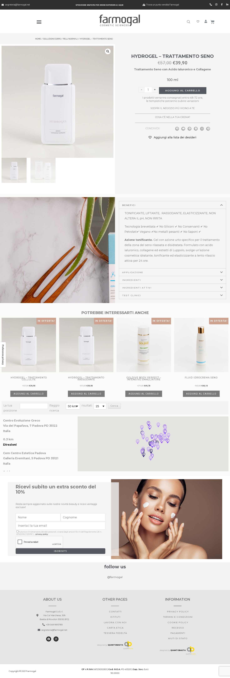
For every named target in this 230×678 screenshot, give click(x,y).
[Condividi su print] (208, 129)
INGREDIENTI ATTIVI (136, 287)
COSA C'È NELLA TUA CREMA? (172, 117)
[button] (39, 22)
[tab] (172, 205)
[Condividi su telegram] (196, 129)
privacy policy (42, 534)
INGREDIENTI (131, 280)
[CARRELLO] (212, 22)
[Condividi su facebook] (177, 129)
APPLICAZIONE (132, 272)
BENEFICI (128, 205)
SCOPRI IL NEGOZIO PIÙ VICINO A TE (173, 108)
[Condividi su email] (183, 129)
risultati (87, 405)
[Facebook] (48, 638)
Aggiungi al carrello (182, 90)
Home (38, 39)
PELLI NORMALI (70, 39)
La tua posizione (10, 408)
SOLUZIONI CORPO (52, 39)
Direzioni (10, 444)
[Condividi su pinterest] (190, 129)
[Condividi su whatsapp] (202, 129)
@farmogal (115, 577)
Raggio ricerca (54, 408)
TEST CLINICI (131, 295)
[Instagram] (56, 638)
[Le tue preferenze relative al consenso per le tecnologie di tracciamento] (3, 354)
